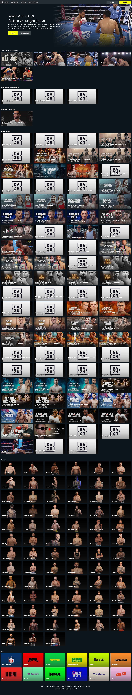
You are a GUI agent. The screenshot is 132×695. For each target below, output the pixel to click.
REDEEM (68, 689)
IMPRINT (88, 686)
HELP (43, 686)
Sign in (112, 2)
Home (6, 2)
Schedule (14, 2)
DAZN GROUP (59, 689)
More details (33, 2)
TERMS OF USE (54, 686)
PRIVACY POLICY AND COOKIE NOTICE (72, 686)
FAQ (47, 686)
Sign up (125, 2)
